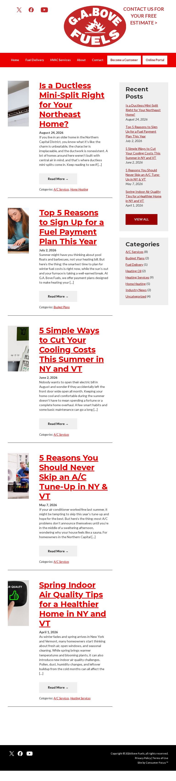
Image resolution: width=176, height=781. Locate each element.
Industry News (136, 290)
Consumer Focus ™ (157, 762)
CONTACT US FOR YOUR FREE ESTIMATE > (143, 15)
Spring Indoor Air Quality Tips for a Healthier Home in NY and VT (72, 604)
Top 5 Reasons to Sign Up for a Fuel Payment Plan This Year (71, 227)
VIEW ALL (141, 219)
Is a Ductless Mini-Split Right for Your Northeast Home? (71, 105)
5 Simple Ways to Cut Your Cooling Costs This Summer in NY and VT (71, 350)
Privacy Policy (143, 758)
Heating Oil (133, 271)
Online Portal (155, 60)
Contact (97, 60)
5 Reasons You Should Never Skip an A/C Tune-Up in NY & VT (73, 477)
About (81, 60)
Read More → (58, 179)
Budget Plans (62, 307)
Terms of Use (160, 758)
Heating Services (80, 698)
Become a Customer (124, 60)
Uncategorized (136, 296)
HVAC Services (60, 60)
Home (15, 60)
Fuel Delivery (34, 60)
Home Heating (79, 189)
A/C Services (61, 189)
